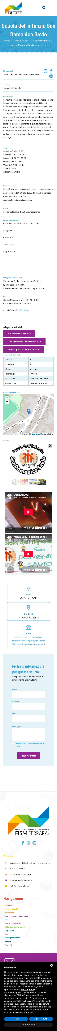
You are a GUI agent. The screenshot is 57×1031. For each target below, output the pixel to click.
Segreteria (9, 930)
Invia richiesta (28, 755)
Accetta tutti (40, 1018)
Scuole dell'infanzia (40, 40)
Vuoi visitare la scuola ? (19, 333)
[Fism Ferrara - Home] (28, 820)
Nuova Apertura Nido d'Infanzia (23, 349)
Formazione (9, 912)
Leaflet (26, 434)
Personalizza (28, 1024)
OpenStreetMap (38, 434)
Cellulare (15, 701)
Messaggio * (17, 727)
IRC (5, 919)
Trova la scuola (20, 40)
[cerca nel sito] (44, 7)
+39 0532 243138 (17, 868)
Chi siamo (8, 905)
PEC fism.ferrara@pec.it (20, 886)
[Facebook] (51, 71)
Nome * (15, 689)
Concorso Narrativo (12, 923)
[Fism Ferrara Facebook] (22, 843)
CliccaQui (23, 310)
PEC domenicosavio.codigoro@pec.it (29, 644)
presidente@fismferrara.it (21, 880)
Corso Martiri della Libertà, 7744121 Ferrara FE (30, 863)
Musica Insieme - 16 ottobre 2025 (24, 341)
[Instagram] (45, 71)
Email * (14, 713)
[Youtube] (51, 75)
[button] (28, 411)
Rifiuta (16, 1018)
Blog (6, 934)
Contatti (8, 945)
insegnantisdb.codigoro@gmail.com (28, 640)
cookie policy (28, 990)
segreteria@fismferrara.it (21, 874)
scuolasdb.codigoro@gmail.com (28, 637)
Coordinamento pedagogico (16, 916)
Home (7, 40)
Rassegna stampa (12, 937)
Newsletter (9, 941)
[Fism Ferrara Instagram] (34, 843)
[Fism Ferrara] (13, 8)
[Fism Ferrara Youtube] (28, 843)
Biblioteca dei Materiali (14, 927)
